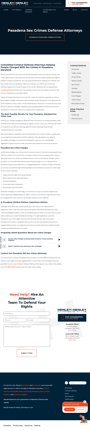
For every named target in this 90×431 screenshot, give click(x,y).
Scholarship (57, 3)
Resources (29, 425)
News (66, 10)
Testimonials (37, 3)
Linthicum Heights (20, 394)
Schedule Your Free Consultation (45, 37)
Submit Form (27, 353)
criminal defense (7, 90)
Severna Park (44, 391)
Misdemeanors (77, 92)
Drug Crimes (76, 77)
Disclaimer (7, 425)
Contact (84, 10)
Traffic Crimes (76, 73)
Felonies (74, 88)
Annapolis (25, 385)
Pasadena (35, 391)
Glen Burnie (27, 391)
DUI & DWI (75, 69)
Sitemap (37, 425)
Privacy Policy (18, 425)
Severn (6, 391)
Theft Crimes (76, 100)
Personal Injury (77, 118)
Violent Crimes (77, 81)
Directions (72, 330)
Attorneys (16, 10)
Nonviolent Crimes (78, 103)
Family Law (75, 115)
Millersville (18, 391)
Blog (75, 10)
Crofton (46, 388)
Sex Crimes (75, 84)
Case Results (47, 3)
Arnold (11, 391)
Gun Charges (76, 96)
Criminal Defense (78, 66)
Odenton (7, 394)
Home (6, 10)
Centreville (37, 385)
